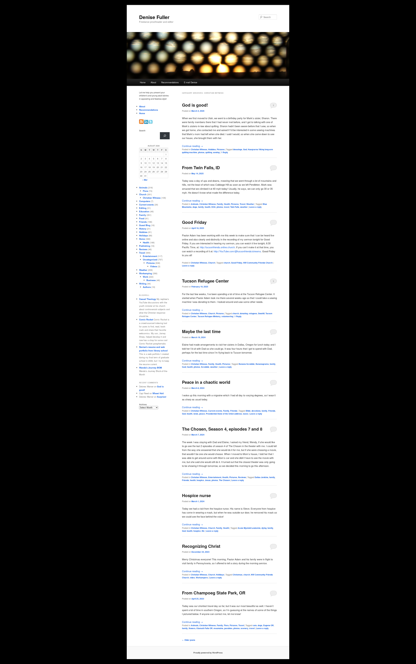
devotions (256, 410)
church (227, 262)
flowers (192, 628)
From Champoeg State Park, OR (213, 593)
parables (228, 628)
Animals (194, 204)
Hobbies (212, 149)
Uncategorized (150, 259)
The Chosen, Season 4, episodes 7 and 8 (222, 429)
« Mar (145, 179)
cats (255, 625)
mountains (218, 628)
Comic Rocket (146, 319)
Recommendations (170, 82)
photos (201, 152)
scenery (244, 628)
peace (202, 413)
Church (211, 262)
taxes (245, 413)
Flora (226, 625)
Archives (143, 404)
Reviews (242, 477)
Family (220, 204)
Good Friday (194, 222)
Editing (142, 208)
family (201, 206)
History (142, 228)
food (184, 366)
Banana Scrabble (247, 363)
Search (142, 130)
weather (244, 206)
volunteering (227, 316)
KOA (213, 206)
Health (227, 204)
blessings (237, 149)
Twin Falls (234, 206)
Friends (233, 410)
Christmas (237, 574)
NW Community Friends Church (258, 262)
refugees (253, 313)
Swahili (261, 313)
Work (145, 276)
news (195, 413)
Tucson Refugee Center (205, 281)
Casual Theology (147, 299)
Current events (215, 410)
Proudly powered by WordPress (208, 652)
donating (244, 313)
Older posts (188, 639)
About (153, 82)
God (245, 149)
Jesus (208, 480)
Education (144, 211)
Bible (248, 410)
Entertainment (214, 477)
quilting (208, 152)
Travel (242, 204)
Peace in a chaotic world (206, 382)
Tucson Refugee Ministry (209, 316)
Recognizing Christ (201, 546)
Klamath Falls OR (204, 628)
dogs (195, 206)
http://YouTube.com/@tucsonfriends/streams (237, 251)
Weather (250, 204)
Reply (224, 152)
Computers (144, 201)
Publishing (144, 245)
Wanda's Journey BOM (150, 367)
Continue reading (192, 146)
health (207, 206)
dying (263, 527)
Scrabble (205, 366)
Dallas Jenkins (261, 477)
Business (151, 280)
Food (141, 218)
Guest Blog (144, 225)
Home (142, 82)
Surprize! (161, 396)
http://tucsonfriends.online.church (217, 247)
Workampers (202, 577)
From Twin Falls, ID (201, 167)
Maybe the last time (201, 331)
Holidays (220, 574)
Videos (153, 266)
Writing (142, 283)
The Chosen (224, 480)
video (192, 577)
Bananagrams (262, 363)
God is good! (195, 105)
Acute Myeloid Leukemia (249, 527)
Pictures (221, 149)
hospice (200, 480)
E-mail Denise (190, 82)
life (203, 530)
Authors (147, 287)
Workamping (145, 273)
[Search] (165, 135)
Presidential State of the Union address (224, 413)
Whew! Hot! (158, 393)
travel (226, 206)
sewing (216, 152)
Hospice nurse (196, 495)
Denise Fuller (154, 16)
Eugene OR (268, 625)
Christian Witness (199, 149)
